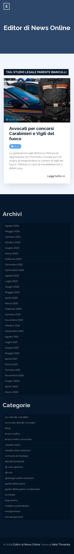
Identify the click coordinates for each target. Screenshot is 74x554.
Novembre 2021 (14, 319)
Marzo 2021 (11, 364)
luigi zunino (11, 500)
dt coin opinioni (14, 466)
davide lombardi (14, 461)
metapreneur (13, 511)
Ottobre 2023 (13, 242)
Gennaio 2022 (13, 314)
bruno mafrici (12, 433)
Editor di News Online (37, 27)
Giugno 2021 (12, 347)
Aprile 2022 (11, 297)
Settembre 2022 (14, 270)
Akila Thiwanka (61, 544)
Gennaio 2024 (13, 236)
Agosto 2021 (11, 336)
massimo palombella (17, 505)
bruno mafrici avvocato (18, 439)
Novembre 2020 (14, 375)
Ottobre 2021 (12, 325)
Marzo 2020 (11, 392)
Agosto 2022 (12, 275)
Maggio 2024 (12, 231)
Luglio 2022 (11, 281)
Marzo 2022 (11, 303)
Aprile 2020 (11, 386)
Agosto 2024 (12, 225)
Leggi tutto (54, 176)
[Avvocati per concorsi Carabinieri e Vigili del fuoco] (37, 100)
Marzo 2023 (11, 253)
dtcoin (8, 472)
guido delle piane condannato (22, 489)
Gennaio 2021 (12, 369)
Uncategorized (14, 516)
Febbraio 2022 (13, 308)
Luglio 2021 (11, 342)
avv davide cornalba (16, 417)
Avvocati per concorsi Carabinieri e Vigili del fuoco (31, 133)
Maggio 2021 (12, 353)
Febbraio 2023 (13, 259)
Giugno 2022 (12, 286)
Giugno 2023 (12, 247)
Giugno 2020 (12, 380)
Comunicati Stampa (16, 455)
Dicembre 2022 (14, 264)
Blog (16, 146)
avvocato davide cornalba (20, 422)
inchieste (10, 494)
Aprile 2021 (11, 358)
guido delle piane (15, 483)
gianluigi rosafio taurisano (19, 478)
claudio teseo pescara (18, 450)
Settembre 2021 (14, 331)
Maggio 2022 (12, 292)
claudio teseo (13, 444)
